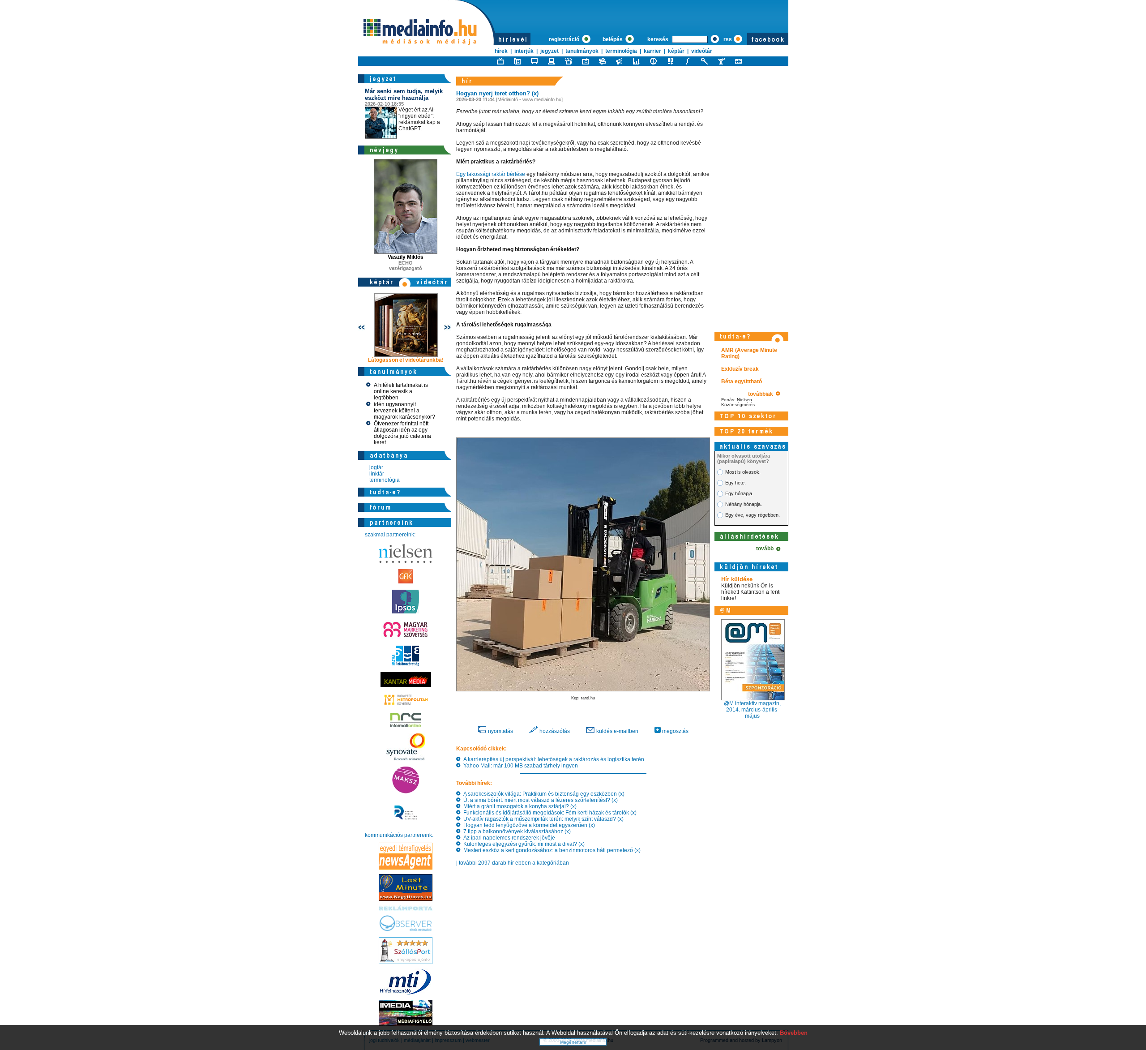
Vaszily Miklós (405, 257)
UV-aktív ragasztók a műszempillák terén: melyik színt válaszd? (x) (542, 819)
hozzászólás (554, 731)
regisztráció (565, 39)
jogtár (376, 467)
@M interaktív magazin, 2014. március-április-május (752, 709)
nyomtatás (500, 731)
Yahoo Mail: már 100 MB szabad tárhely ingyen (519, 766)
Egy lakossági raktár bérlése (490, 174)
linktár (376, 474)
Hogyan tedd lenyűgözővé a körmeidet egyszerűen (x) (528, 825)
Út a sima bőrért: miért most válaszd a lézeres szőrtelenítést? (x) (539, 800)
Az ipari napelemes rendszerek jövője (508, 838)
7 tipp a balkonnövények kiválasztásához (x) (516, 831)
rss (727, 39)
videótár (701, 51)
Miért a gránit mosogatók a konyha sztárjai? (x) (519, 806)
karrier (652, 51)
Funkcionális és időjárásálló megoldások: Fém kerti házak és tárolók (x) (549, 813)
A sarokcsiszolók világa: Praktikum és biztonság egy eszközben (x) (542, 794)
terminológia (621, 51)
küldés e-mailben (616, 731)
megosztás (674, 731)
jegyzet (549, 51)
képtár (676, 51)
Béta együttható (741, 381)
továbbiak (762, 394)
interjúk (524, 51)
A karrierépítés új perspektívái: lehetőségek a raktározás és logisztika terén (552, 759)
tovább (766, 548)
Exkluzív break (740, 369)
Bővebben (794, 1032)
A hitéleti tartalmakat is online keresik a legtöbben (401, 391)
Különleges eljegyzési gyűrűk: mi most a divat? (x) (523, 844)
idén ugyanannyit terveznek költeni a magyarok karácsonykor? (404, 410)
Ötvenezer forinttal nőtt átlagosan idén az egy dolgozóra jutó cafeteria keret (402, 433)
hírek (501, 51)
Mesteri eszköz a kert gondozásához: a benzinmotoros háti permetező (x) (551, 850)
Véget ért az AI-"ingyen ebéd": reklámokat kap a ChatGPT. (404, 110)
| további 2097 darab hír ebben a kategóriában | (514, 863)
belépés (613, 39)
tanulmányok (582, 51)
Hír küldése (737, 579)
